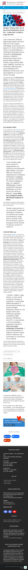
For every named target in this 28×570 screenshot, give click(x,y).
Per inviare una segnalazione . (12, 538)
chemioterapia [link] (17, 54)
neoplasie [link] (16, 80)
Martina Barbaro (10, 372)
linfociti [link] (16, 91)
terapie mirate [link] (13, 83)
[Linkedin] (10, 511)
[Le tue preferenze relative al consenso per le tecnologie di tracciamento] (25, 567)
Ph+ (18, 351)
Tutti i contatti (7, 483)
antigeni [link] (7, 153)
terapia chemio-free (8, 354)
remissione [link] (22, 133)
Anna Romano (6, 37)
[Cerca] (24, 7)
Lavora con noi (7, 481)
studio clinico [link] (10, 120)
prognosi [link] (19, 177)
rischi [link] (14, 270)
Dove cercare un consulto (10, 480)
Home (4, 10)
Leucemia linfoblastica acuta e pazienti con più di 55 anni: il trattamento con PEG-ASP (14, 383)
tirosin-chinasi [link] (12, 140)
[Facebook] (5, 511)
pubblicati (18, 129)
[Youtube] (14, 511)
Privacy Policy (22, 567)
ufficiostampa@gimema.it (9, 504)
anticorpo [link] (12, 185)
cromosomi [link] (6, 96)
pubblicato (14, 234)
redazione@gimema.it (8, 502)
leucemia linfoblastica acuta (10, 88)
